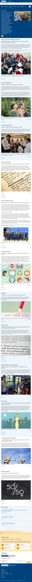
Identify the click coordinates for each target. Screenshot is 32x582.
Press (2, 575)
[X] (6, 573)
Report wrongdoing (19, 580)
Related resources (3, 196)
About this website (13, 580)
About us (6, 6)
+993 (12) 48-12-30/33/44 (21, 560)
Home (2, 6)
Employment (3, 570)
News (18, 6)
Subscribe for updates (4, 572)
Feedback (24, 580)
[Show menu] (30, 3)
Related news (3, 78)
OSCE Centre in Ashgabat (5, 3)
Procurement (7, 580)
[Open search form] (30, 6)
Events (15, 6)
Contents (28, 562)
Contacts (2, 569)
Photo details (29, 119)
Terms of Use (3, 580)
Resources (22, 6)
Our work (10, 6)
